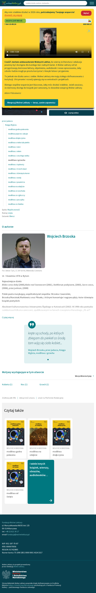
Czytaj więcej (8, 317)
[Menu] (92, 3)
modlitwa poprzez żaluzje (18, 134)
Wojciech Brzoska (61, 236)
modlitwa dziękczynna (16, 138)
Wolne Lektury (19, 566)
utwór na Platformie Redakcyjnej (50, 398)
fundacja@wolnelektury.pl (18, 534)
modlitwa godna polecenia (18, 129)
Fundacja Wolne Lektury (12, 522)
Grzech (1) (44, 384)
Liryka (10, 213)
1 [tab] (48, 359)
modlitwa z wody (14, 177)
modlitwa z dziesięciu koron (19, 173)
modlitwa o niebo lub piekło (19, 142)
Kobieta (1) (7, 384)
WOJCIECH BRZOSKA (15, 448)
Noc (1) (24, 384)
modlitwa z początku (16, 199)
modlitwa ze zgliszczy (16, 195)
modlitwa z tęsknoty (16, 164)
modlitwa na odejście (16, 186)
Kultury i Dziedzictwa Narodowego (21, 585)
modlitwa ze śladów (16, 204)
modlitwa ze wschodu (16, 191)
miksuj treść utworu (27, 398)
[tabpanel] (48, 343)
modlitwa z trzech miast (17, 169)
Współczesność (14, 210)
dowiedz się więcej (13, 15)
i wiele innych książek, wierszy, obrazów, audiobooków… (39, 469)
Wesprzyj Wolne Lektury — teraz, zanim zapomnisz (31, 102)
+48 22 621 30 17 (12, 531)
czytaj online (73, 113)
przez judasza (7, 121)
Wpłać (86, 13)
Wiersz (12, 216)
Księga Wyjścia (10, 125)
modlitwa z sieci (14, 147)
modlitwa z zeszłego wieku (18, 155)
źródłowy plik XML (9, 398)
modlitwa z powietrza (16, 182)
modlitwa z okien (14, 151)
